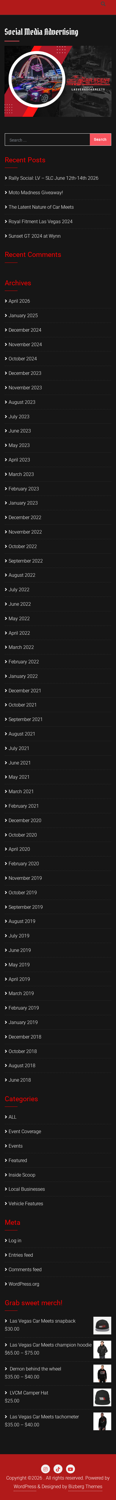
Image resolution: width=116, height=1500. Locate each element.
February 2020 (24, 863)
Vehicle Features (26, 1203)
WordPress (25, 1486)
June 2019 (20, 950)
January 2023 (23, 503)
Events (16, 1146)
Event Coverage (25, 1131)
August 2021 (22, 734)
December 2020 (25, 820)
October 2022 (23, 546)
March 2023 (21, 474)
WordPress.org (24, 1284)
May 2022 (19, 618)
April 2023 (19, 460)
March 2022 (21, 647)
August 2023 (22, 402)
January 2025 (23, 315)
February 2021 (24, 806)
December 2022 (25, 517)
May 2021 (19, 777)
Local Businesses (27, 1189)
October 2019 (23, 892)
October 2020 (23, 835)
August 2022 (22, 575)
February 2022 (24, 662)
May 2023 (19, 445)
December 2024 (25, 330)
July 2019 (19, 936)
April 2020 (19, 849)
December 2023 (25, 373)
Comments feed (25, 1269)
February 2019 (24, 1008)
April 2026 (19, 301)
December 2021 (25, 691)
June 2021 (20, 763)
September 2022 (26, 561)
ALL (12, 1117)
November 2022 (25, 532)
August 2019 (22, 921)
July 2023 (19, 416)
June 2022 (20, 604)
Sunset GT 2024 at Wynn (35, 236)
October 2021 (23, 705)
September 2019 (26, 907)
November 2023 (25, 388)
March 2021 (21, 791)
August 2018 (22, 1065)
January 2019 (23, 1022)
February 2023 (24, 489)
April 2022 (19, 633)
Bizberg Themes (85, 1486)
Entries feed (21, 1255)
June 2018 (20, 1080)
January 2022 (23, 676)
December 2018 (25, 1037)
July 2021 (19, 748)
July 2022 (19, 589)
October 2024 (23, 359)
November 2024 (25, 344)
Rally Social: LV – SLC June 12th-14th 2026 (53, 178)
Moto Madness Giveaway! (36, 192)
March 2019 (21, 993)
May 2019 (19, 965)
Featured (18, 1160)
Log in (15, 1240)
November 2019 (25, 878)
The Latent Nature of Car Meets (41, 207)
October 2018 (23, 1051)
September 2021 (26, 719)
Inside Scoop (22, 1175)
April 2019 (19, 979)
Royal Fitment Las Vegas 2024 (41, 221)
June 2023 (20, 431)
